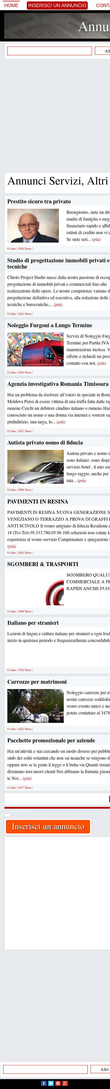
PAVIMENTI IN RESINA (37, 501)
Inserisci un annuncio (57, 5)
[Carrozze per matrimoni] (45, 716)
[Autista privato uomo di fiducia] (45, 477)
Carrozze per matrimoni (37, 681)
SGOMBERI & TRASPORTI (42, 564)
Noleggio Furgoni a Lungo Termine (49, 325)
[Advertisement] (55, 116)
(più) (96, 239)
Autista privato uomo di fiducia (45, 442)
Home (11, 5)
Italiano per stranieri (33, 623)
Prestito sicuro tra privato (39, 201)
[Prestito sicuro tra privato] (33, 236)
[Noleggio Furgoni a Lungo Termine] (51, 360)
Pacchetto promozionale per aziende (51, 740)
